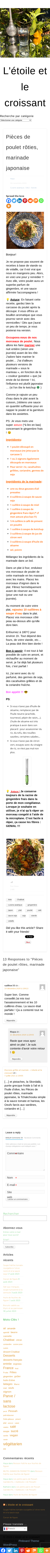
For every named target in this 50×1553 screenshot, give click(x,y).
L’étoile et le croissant (19, 1504)
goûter (17, 1376)
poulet (29, 910)
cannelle (7, 1336)
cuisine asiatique (15, 905)
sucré (14, 1431)
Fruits (5, 1372)
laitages (7, 1383)
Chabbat (20, 900)
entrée (7, 1363)
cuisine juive (17, 1344)
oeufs (11, 1388)
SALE (27, 188)
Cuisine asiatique (17, 188)
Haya (12, 179)
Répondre (11, 1020)
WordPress (10, 1544)
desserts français (12, 1359)
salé (39, 910)
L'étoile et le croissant (25, 86)
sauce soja (12, 916)
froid (16, 1368)
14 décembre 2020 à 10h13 (16, 989)
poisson (10, 1423)
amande (11, 1328)
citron (19, 1340)
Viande (34, 188)
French (11, 1528)
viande (34, 916)
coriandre (7, 1344)
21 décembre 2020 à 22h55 (22, 1035)
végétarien (12, 1444)
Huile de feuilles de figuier (25, 1495)
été (4, 1449)
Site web (9, 1195)
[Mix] (35, 200)
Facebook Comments (32, 1138)
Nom (12, 1178)
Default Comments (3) (14, 1138)
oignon (7, 1391)
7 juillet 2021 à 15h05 (13, 1076)
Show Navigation (40, 24)
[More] (8, 206)
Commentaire (12, 1154)
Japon (10, 910)
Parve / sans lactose (9, 1401)
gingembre (32, 905)
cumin (5, 1348)
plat (20, 910)
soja (24, 916)
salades (5, 1427)
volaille (11, 921)
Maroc (17, 1384)
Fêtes (13, 1372)
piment (18, 1419)
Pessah (13, 1411)
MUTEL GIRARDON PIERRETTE (16, 1471)
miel (5, 1388)
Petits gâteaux (8, 1419)
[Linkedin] (19, 200)
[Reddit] (30, 200)
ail (4, 1328)
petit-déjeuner (8, 1415)
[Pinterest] (24, 200)
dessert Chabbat (11, 1352)
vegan (14, 1435)
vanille (5, 1436)
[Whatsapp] (41, 200)
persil (5, 1411)
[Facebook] (8, 200)
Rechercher (11, 1213)
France (8, 1368)
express (17, 1364)
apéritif (6, 1332)
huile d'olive (9, 1380)
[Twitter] (14, 200)
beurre (14, 1332)
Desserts (9, 1355)
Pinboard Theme (29, 1540)
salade (17, 1423)
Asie (10, 900)
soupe (6, 1431)
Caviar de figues (10, 1279)
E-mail (12, 1185)
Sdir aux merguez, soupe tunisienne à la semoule (12, 1290)
